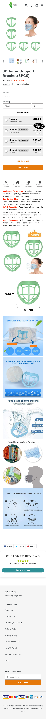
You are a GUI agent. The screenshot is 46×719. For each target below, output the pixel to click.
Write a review (23, 570)
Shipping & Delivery (13, 623)
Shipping (6, 84)
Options (6, 92)
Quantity (6, 102)
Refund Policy (11, 629)
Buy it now (23, 167)
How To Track (11, 648)
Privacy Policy (11, 635)
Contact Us (10, 616)
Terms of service (12, 642)
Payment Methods (13, 654)
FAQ (6, 661)
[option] (12, 60)
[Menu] (41, 5)
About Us (9, 610)
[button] (23, 120)
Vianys (11, 705)
